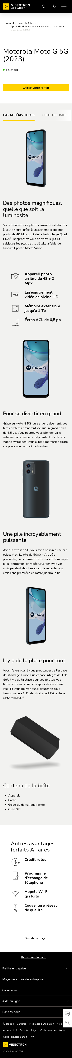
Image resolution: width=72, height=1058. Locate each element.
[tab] (19, 115)
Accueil (10, 23)
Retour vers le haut (33, 957)
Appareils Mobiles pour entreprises (30, 26)
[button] (67, 1013)
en (32, 1036)
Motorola (59, 26)
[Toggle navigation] (43, 938)
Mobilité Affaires (27, 23)
